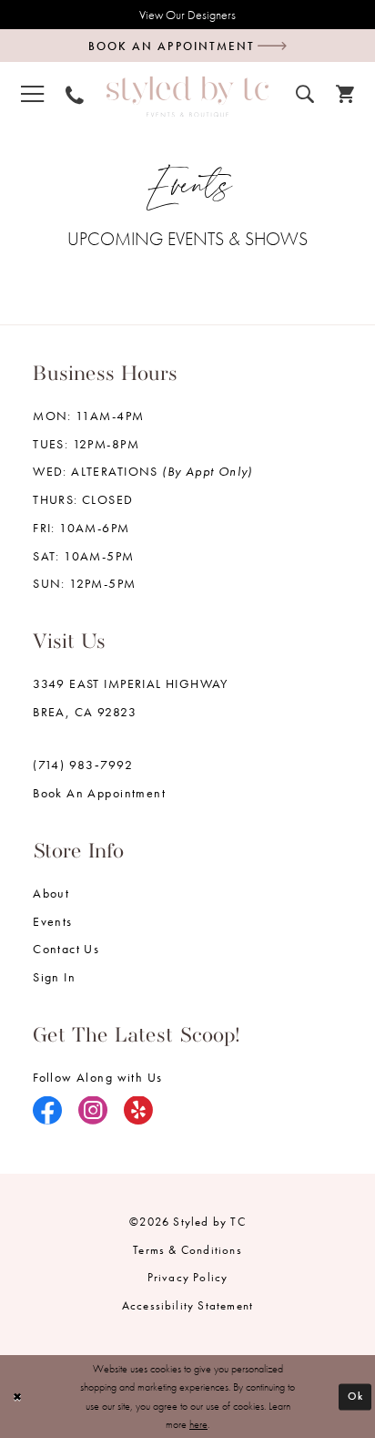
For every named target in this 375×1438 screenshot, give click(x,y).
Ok (356, 1396)
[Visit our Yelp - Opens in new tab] (139, 1112)
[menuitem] (32, 93)
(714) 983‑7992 (83, 764)
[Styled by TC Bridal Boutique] (187, 96)
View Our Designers (187, 14)
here (198, 1424)
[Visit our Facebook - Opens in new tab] (48, 1112)
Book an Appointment (99, 793)
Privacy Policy (187, 1277)
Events (52, 921)
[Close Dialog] (17, 1396)
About (51, 893)
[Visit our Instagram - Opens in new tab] (93, 1112)
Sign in (54, 977)
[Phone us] (75, 93)
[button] (32, 93)
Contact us (66, 948)
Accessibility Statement (188, 1305)
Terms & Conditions (187, 1250)
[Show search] (305, 92)
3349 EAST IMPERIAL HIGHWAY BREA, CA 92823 (130, 697)
